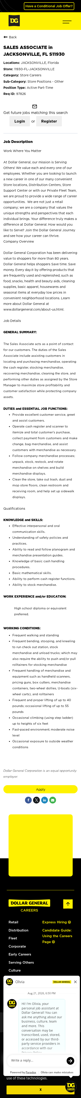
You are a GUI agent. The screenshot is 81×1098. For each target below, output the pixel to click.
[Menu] (67, 21)
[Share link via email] (53, 800)
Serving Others (21, 962)
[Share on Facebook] (28, 800)
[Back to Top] (68, 908)
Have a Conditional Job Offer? (49, 6)
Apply (40, 789)
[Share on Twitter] (36, 800)
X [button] (41, 1089)
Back (13, 37)
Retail (13, 922)
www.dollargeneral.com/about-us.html (33, 309)
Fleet (13, 938)
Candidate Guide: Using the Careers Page (57, 936)
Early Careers (20, 954)
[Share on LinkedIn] (44, 800)
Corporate (17, 946)
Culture (15, 970)
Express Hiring (55, 922)
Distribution (18, 930)
